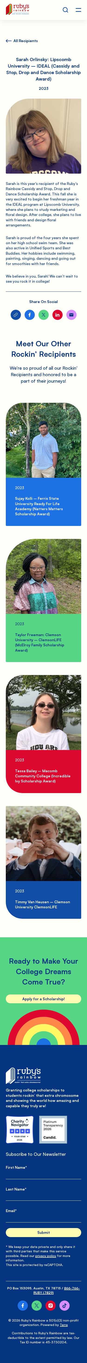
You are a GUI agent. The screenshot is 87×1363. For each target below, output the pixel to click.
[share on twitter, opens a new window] (44, 315)
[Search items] (65, 10)
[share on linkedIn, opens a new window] (57, 315)
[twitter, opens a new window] (37, 1305)
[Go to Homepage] (17, 10)
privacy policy (45, 1256)
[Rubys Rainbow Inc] (53, 1130)
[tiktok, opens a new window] (64, 1305)
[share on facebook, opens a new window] (30, 315)
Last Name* (16, 1189)
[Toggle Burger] (78, 10)
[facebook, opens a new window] (23, 1305)
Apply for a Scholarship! (43, 999)
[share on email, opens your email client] (71, 315)
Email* (11, 1210)
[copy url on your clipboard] (16, 315)
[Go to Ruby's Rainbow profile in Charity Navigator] (20, 1130)
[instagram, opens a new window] (50, 1305)
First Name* (16, 1167)
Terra (64, 1325)
